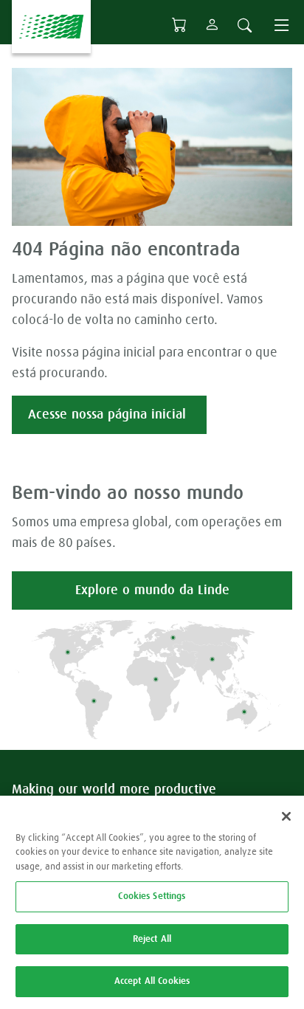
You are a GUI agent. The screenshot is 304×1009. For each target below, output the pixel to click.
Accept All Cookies (152, 981)
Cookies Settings (151, 896)
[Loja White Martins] (179, 25)
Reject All (152, 939)
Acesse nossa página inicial (109, 414)
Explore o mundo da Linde (152, 590)
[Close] (286, 816)
